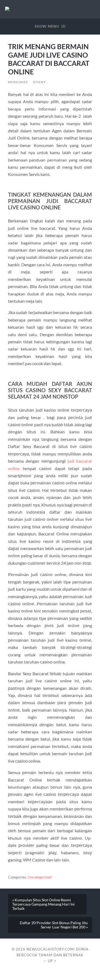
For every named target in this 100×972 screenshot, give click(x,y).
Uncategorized (40, 877)
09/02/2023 (18, 82)
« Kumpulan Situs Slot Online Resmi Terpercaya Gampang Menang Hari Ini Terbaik (43, 904)
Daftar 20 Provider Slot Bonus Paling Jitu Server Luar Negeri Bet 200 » (54, 925)
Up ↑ (52, 961)
